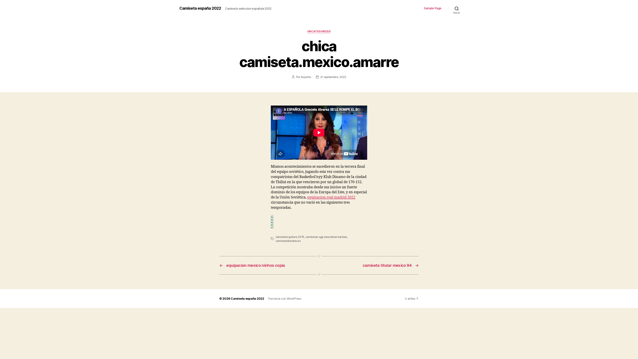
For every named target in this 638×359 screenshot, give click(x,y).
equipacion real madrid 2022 (331, 197)
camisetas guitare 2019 (289, 237)
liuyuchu (306, 77)
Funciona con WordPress (284, 298)
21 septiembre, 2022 (333, 77)
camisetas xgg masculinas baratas (326, 237)
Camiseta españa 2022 (200, 8)
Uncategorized (319, 31)
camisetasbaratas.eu (288, 240)
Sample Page (432, 8)
